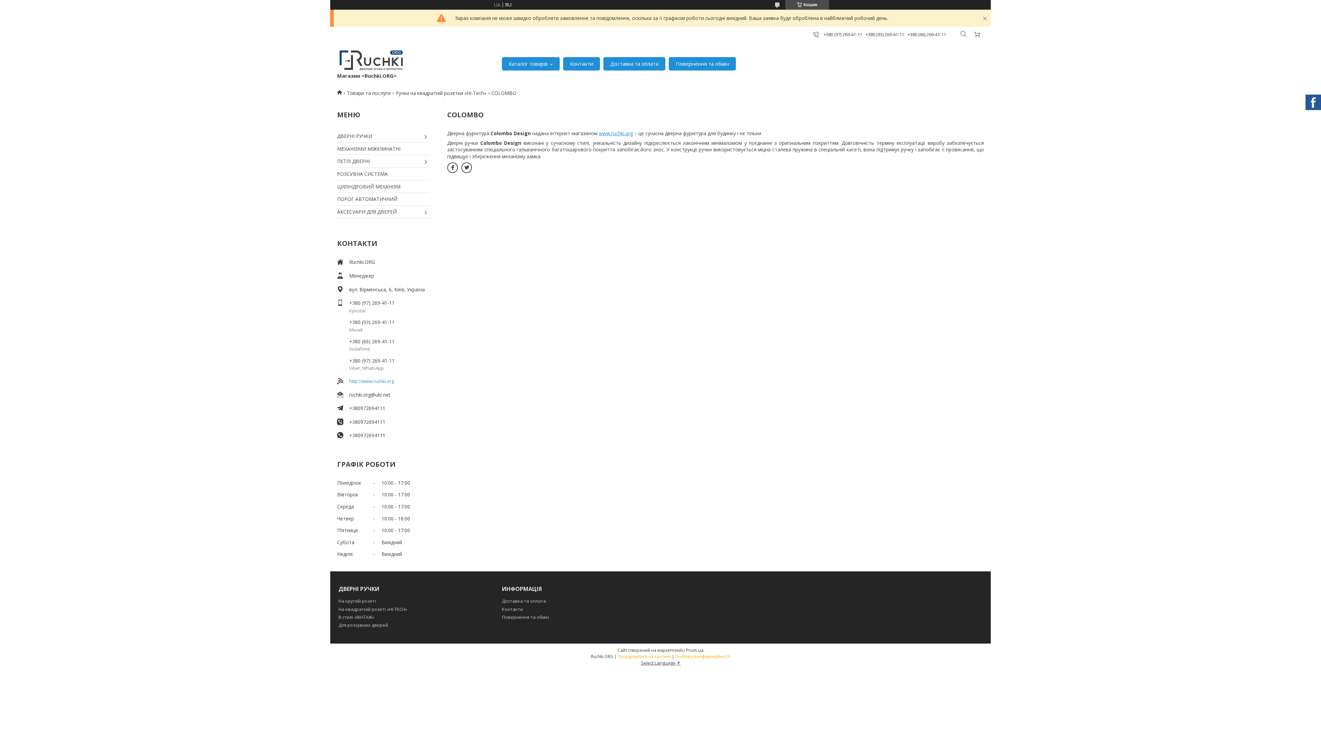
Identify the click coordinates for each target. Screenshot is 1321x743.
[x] (466, 167)
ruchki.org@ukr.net (369, 394)
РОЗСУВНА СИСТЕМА (362, 174)
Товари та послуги (368, 93)
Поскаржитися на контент (644, 656)
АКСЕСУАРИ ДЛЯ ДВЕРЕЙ (367, 211)
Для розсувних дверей (363, 625)
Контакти (581, 63)
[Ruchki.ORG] (371, 60)
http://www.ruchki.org (371, 381)
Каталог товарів (528, 63)
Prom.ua (695, 650)
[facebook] (452, 167)
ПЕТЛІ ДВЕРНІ (353, 161)
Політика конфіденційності (702, 656)
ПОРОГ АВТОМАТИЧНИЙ (367, 199)
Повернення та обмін (702, 63)
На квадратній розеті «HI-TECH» (373, 609)
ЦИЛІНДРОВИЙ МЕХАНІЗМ (368, 186)
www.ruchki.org (616, 133)
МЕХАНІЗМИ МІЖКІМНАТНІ (368, 149)
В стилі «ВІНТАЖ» (356, 617)
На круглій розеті (357, 601)
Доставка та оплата (634, 63)
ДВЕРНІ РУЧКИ (354, 136)
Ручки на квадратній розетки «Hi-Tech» (441, 93)
